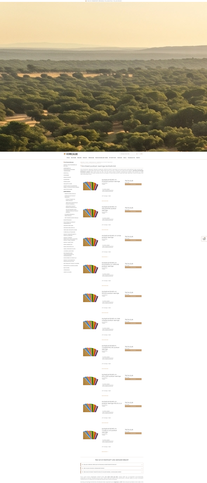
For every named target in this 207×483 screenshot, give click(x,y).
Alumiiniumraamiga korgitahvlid (69, 215)
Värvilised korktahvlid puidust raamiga (72, 203)
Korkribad (66, 175)
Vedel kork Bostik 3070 (69, 248)
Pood (68, 157)
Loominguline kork (69, 251)
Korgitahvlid (67, 191)
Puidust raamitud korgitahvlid (70, 200)
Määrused (91, 157)
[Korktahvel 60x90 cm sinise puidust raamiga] (90, 244)
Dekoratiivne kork (68, 225)
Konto (138, 157)
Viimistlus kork (67, 272)
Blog (125, 157)
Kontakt (120, 157)
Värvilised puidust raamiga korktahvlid (71, 207)
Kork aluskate (67, 177)
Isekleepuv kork (68, 183)
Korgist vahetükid (68, 242)
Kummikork (66, 179)
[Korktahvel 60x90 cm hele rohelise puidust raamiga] (90, 327)
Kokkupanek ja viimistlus (70, 257)
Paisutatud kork (68, 189)
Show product (133, 184)
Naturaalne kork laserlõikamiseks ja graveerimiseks (69, 254)
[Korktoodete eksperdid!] (83, 154)
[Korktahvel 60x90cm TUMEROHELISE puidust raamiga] (90, 354)
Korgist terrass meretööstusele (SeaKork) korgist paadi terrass (70, 239)
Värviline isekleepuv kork (70, 229)
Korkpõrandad (67, 220)
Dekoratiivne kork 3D (69, 227)
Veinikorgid (67, 269)
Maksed (79, 157)
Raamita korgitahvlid (70, 193)
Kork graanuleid (68, 244)
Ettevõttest (112, 157)
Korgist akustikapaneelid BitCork (70, 165)
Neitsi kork (66, 267)
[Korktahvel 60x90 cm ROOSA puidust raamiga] (90, 300)
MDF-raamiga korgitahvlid (71, 217)
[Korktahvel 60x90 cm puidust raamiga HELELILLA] (90, 410)
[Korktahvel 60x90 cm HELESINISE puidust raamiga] (90, 215)
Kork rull (66, 173)
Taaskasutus (131, 157)
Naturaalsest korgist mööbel (71, 263)
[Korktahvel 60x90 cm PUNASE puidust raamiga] (90, 188)
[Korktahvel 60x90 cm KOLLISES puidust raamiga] (90, 383)
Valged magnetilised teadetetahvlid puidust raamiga (72, 211)
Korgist (85, 157)
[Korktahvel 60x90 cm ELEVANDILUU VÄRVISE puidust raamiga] (90, 271)
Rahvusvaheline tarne (101, 157)
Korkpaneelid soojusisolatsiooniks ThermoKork (69, 169)
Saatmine (73, 157)
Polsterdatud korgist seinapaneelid (69, 223)
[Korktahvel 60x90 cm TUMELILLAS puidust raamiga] (90, 437)
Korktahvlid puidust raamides (70, 196)
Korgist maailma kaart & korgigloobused (70, 235)
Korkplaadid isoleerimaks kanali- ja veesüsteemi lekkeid (71, 186)
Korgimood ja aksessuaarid (71, 265)
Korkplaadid (67, 181)
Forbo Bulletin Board (69, 232)
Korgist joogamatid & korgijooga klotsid (69, 261)
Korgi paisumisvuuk (69, 246)
